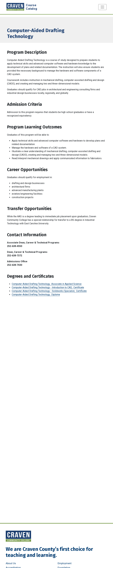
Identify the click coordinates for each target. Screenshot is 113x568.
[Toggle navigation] (102, 7)
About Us (11, 563)
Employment (65, 563)
